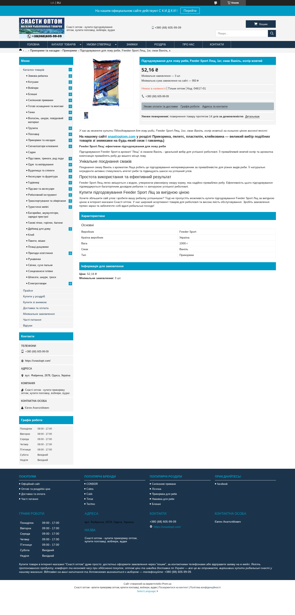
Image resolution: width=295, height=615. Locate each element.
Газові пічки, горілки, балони (45, 222)
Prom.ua (166, 583)
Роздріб (160, 44)
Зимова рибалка (38, 75)
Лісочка (156, 488)
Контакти (217, 44)
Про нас (188, 44)
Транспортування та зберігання (47, 200)
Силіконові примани (164, 483)
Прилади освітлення (40, 253)
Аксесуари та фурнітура (43, 176)
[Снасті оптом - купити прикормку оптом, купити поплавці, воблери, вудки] (41, 37)
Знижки (131, 44)
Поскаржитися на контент (173, 587)
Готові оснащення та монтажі (45, 106)
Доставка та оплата (36, 308)
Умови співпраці (98, 44)
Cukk (89, 493)
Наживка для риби (163, 498)
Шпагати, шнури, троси (42, 277)
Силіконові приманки (40, 100)
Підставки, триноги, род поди (46, 158)
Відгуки (27, 325)
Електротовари (37, 283)
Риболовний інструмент (42, 194)
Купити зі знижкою (35, 302)
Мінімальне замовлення (39, 313)
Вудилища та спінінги (41, 170)
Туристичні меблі (38, 206)
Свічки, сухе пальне (40, 265)
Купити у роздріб (34, 296)
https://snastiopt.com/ (38, 360)
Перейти (190, 10)
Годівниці (33, 182)
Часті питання (32, 319)
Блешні (32, 94)
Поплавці (33, 134)
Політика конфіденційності (205, 587)
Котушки (33, 81)
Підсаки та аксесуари (41, 188)
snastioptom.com (121, 136)
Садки (32, 152)
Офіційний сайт (30, 483)
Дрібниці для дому (39, 228)
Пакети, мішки (36, 240)
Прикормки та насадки (45, 50)
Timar (89, 498)
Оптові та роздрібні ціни (35, 488)
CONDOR (92, 483)
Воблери (33, 87)
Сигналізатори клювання (43, 146)
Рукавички (34, 259)
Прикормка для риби (164, 493)
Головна (33, 44)
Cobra (89, 488)
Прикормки (69, 50)
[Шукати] (272, 33)
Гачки (31, 112)
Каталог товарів (64, 44)
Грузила (33, 128)
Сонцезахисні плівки (40, 271)
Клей (31, 234)
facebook (222, 483)
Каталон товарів (33, 69)
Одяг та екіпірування (40, 164)
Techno (90, 504)
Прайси (28, 290)
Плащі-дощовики (38, 246)
